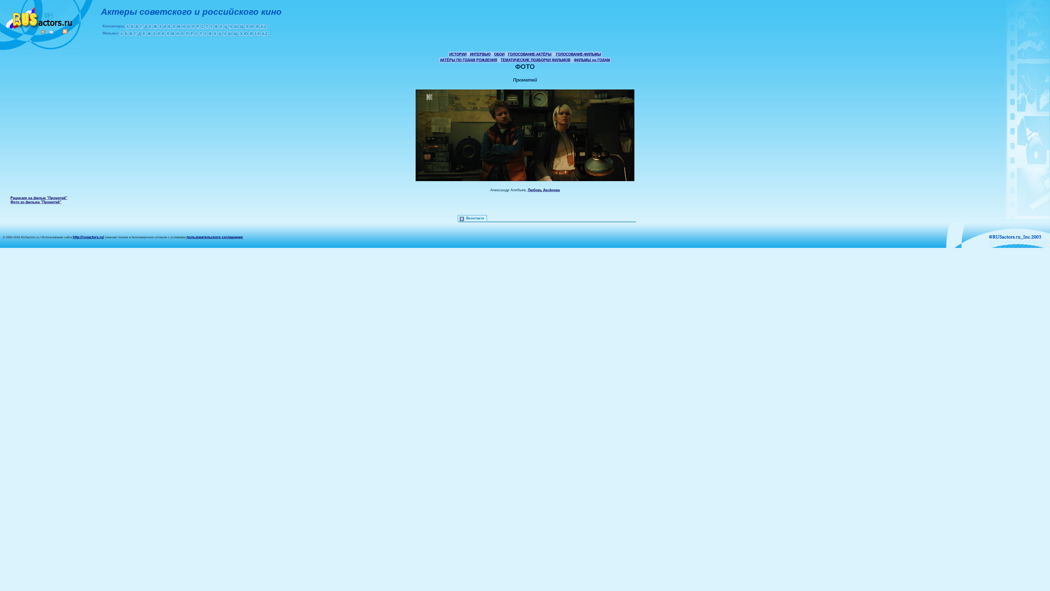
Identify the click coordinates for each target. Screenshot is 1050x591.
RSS (65, 31)
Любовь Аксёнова (544, 190)
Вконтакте (475, 218)
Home (43, 32)
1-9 (257, 34)
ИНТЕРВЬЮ (480, 54)
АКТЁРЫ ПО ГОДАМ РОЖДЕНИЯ (468, 60)
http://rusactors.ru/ (88, 237)
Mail (51, 32)
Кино (39, 17)
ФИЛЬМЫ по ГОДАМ (592, 60)
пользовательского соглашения (214, 237)
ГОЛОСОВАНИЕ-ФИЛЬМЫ (578, 54)
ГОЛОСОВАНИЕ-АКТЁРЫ (530, 54)
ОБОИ (499, 54)
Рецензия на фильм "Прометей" (38, 198)
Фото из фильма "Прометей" (35, 202)
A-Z (263, 27)
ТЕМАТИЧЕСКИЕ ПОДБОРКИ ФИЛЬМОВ (535, 60)
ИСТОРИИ (457, 54)
